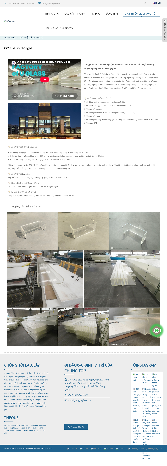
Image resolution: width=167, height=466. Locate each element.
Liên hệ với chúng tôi (59, 28)
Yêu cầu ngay (76, 426)
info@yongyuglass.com (51, 3)
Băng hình (112, 13)
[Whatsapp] (156, 330)
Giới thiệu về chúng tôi (140, 13)
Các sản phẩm (73, 13)
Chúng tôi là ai (21, 365)
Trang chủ (52, 13)
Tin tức (95, 13)
